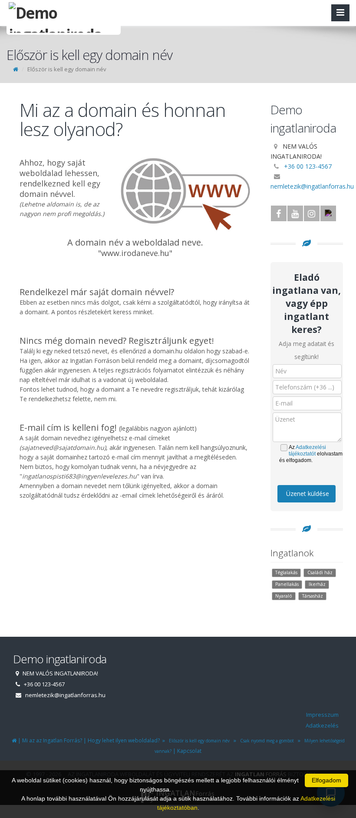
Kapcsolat (189, 751)
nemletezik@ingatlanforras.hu (312, 186)
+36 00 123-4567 (308, 166)
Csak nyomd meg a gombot (265, 741)
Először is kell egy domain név (198, 741)
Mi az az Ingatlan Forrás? (52, 740)
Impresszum (322, 714)
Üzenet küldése (307, 493)
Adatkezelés (322, 725)
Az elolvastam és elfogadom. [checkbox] (311, 453)
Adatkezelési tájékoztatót (307, 450)
